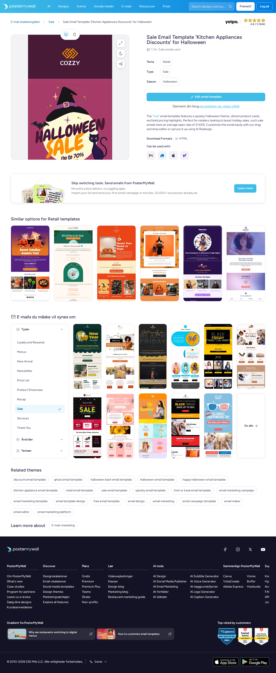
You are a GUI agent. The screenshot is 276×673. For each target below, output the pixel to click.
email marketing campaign (236, 490)
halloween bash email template (111, 479)
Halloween (170, 81)
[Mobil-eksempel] (74, 34)
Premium (88, 581)
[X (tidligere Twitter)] (250, 549)
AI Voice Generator (203, 581)
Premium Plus (91, 586)
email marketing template (31, 501)
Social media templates (58, 586)
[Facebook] (225, 549)
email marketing (163, 501)
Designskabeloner (55, 576)
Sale (166, 72)
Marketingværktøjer (56, 597)
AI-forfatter (161, 592)
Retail (166, 62)
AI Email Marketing (165, 586)
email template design (70, 501)
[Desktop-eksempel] (65, 34)
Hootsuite (253, 586)
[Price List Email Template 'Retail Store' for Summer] (153, 425)
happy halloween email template (204, 479)
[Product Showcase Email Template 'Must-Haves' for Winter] (251, 356)
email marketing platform (54, 512)
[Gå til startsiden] (17, 6)
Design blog (116, 586)
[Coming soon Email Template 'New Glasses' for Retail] (245, 263)
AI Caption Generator (204, 597)
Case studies (15, 586)
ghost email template (68, 479)
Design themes (53, 592)
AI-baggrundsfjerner (204, 586)
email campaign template (199, 501)
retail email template (79, 490)
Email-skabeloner (54, 581)
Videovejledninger (120, 576)
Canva (227, 576)
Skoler (86, 597)
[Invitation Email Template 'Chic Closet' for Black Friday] (153, 356)
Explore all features (56, 602)
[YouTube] (263, 549)
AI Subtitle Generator (204, 576)
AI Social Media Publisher (170, 581)
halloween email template (157, 479)
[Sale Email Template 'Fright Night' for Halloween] (202, 263)
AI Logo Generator (202, 592)
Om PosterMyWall (19, 576)
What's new (15, 581)
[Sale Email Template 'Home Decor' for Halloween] (116, 263)
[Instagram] (238, 549)
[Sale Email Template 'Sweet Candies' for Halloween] (30, 263)
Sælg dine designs (19, 602)
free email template (107, 501)
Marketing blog (118, 592)
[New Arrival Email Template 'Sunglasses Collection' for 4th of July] (218, 425)
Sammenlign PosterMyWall (241, 566)
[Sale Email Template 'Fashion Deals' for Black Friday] (87, 425)
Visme (251, 576)
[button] (120, 43)
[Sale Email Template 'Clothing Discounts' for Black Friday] (185, 425)
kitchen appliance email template (36, 490)
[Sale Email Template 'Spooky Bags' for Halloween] (159, 263)
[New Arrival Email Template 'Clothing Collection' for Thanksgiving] (120, 356)
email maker (232, 501)
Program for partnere (21, 592)
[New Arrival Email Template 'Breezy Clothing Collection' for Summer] (185, 356)
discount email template (30, 479)
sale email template (114, 490)
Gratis (86, 576)
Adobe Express (233, 586)
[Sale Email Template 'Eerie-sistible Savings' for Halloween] (73, 263)
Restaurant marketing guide (126, 597)
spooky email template (150, 490)
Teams (86, 592)
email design (136, 501)
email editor (21, 512)
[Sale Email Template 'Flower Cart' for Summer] (120, 425)
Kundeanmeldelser (19, 607)
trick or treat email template (192, 490)
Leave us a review (19, 597)
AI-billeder (160, 597)
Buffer (251, 581)
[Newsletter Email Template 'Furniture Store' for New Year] (87, 356)
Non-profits (90, 602)
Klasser (113, 581)
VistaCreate (231, 581)
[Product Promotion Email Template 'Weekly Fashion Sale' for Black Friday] (218, 356)
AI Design (159, 576)
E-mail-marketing (63, 525)
